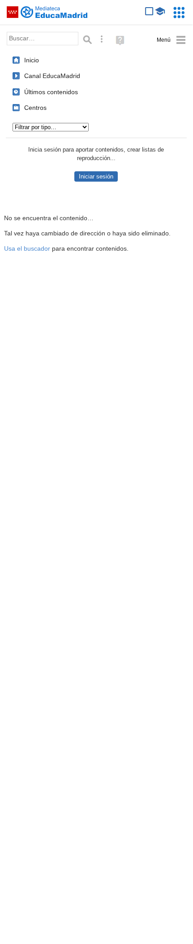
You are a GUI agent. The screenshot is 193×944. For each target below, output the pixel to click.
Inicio (31, 60)
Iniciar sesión (96, 176)
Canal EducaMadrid (52, 75)
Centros (35, 107)
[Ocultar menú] (171, 40)
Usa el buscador (27, 248)
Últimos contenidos (51, 92)
